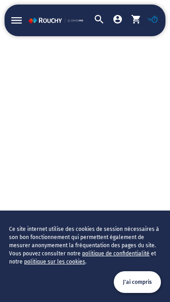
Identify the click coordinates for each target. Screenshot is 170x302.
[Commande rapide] (149, 20)
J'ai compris (137, 282)
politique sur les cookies (54, 262)
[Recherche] (94, 20)
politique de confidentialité (116, 253)
